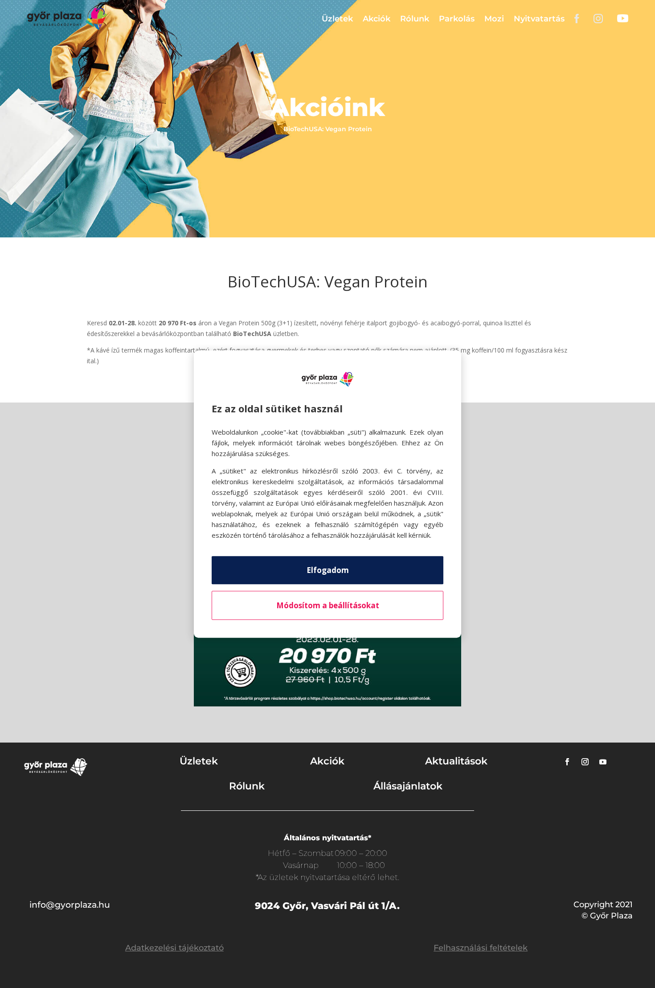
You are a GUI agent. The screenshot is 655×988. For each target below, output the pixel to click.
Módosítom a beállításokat (327, 605)
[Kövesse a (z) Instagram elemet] (585, 762)
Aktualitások (456, 761)
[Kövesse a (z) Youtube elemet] (603, 762)
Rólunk (414, 19)
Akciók (376, 19)
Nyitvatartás (539, 19)
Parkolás (457, 19)
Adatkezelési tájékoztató (174, 948)
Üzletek (337, 19)
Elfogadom (328, 570)
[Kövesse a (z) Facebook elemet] (567, 762)
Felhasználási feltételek (481, 948)
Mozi (494, 19)
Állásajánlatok (407, 786)
